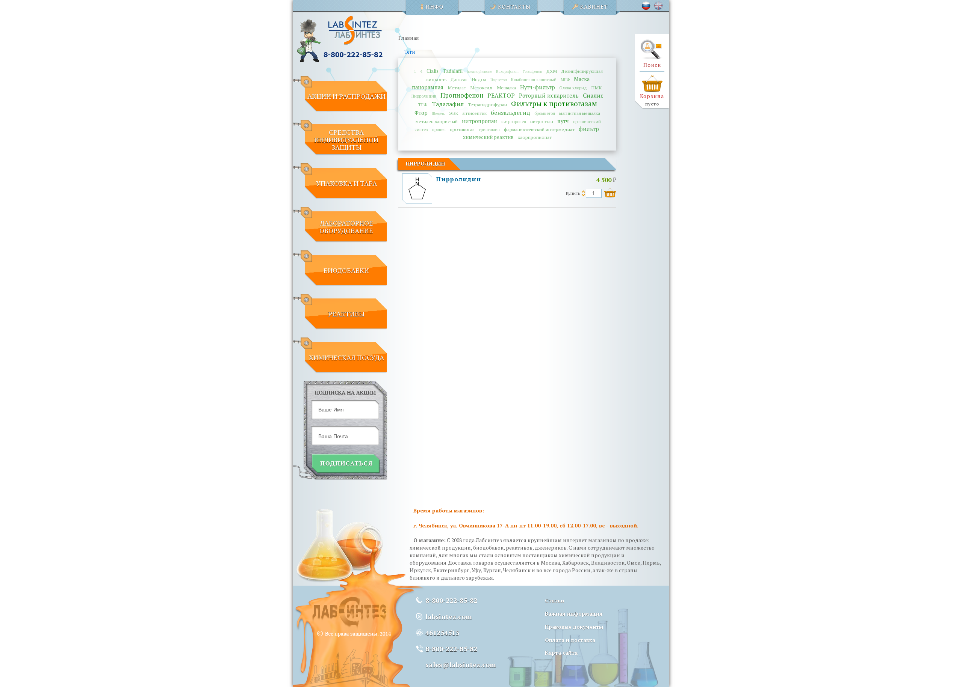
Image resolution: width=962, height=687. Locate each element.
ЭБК (453, 113)
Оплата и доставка (570, 639)
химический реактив (488, 137)
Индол (479, 79)
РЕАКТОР (501, 95)
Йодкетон (498, 79)
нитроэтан (541, 121)
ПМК (596, 87)
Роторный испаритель (549, 95)
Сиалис (593, 95)
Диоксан (459, 79)
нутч (563, 121)
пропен (439, 129)
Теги (409, 52)
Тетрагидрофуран (487, 104)
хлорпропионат (535, 137)
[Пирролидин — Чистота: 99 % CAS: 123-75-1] (417, 197)
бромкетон (544, 113)
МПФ (565, 79)
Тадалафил (448, 104)
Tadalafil (453, 71)
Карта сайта (561, 652)
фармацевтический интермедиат (539, 129)
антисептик (474, 113)
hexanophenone (479, 71)
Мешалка (506, 87)
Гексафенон (532, 71)
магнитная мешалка (579, 113)
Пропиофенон (461, 95)
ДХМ (551, 71)
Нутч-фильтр (537, 87)
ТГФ (423, 104)
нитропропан (479, 121)
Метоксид (481, 87)
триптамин (489, 129)
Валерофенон (507, 71)
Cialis (433, 71)
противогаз (462, 129)
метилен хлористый (437, 121)
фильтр (589, 129)
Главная (408, 37)
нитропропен (513, 121)
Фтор (421, 112)
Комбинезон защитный (534, 79)
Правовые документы (574, 626)
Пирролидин (423, 96)
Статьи (554, 600)
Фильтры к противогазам (554, 103)
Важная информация (574, 613)
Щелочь (438, 113)
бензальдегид (510, 112)
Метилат (457, 87)
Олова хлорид (573, 87)
